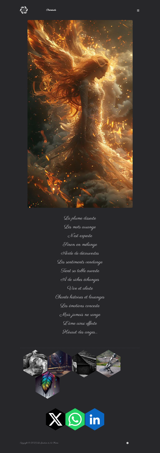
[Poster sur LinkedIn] (94, 419)
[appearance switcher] (127, 443)
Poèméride (51, 10)
